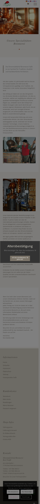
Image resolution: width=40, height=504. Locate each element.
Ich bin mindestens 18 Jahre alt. (20, 258)
